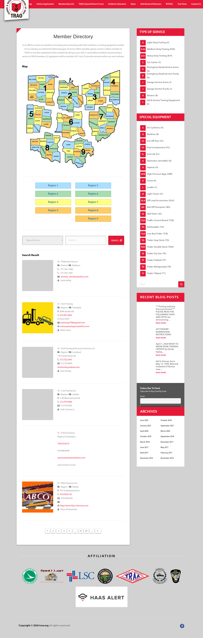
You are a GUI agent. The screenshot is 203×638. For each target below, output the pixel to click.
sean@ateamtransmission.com (71, 458)
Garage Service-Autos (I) (157, 82)
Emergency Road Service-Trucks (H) (160, 76)
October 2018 (145, 437)
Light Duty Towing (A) (155, 43)
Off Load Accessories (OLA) (157, 201)
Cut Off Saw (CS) (153, 141)
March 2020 (165, 431)
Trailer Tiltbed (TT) (154, 273)
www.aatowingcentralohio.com (74, 326)
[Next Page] (98, 531)
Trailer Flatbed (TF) (154, 260)
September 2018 (167, 437)
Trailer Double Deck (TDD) (157, 247)
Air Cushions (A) (152, 128)
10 (81, 531)
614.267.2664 (66, 315)
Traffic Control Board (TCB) (157, 220)
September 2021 (167, 426)
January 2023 (145, 426)
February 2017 (166, 453)
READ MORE (161, 323)
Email (142, 396)
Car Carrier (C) (151, 62)
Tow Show (182, 4)
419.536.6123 (66, 494)
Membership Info (66, 4)
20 (86, 531)
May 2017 (164, 447)
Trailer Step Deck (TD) (155, 240)
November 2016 (167, 458)
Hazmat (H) (150, 167)
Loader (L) (149, 187)
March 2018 (145, 442)
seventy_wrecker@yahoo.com (74, 277)
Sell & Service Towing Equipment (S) (161, 102)
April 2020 (144, 431)
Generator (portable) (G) (157, 161)
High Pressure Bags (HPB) (156, 174)
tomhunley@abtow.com (68, 367)
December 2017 (167, 442)
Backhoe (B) (150, 134)
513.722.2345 (66, 360)
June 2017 (144, 447)
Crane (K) (149, 181)
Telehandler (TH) (153, 227)
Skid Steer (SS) (152, 214)
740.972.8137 (63, 444)
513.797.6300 (66, 402)
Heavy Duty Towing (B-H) (156, 56)
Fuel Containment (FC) (156, 148)
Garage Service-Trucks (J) (157, 89)
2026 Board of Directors (150, 4)
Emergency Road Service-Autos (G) (160, 69)
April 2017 (144, 453)
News (133, 4)
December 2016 (146, 458)
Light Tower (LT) (152, 194)
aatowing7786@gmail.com (72, 323)
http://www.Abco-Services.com (74, 506)
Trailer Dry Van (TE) (154, 254)
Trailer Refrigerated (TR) (156, 267)
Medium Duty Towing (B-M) (158, 49)
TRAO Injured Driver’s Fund (91, 4)
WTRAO (169, 4)
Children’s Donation (117, 4)
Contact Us (196, 4)
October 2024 (166, 420)
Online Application (45, 4)
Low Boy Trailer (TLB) (154, 234)
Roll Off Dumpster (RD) (156, 207)
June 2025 (144, 420)
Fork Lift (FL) (151, 154)
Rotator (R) (150, 96)
